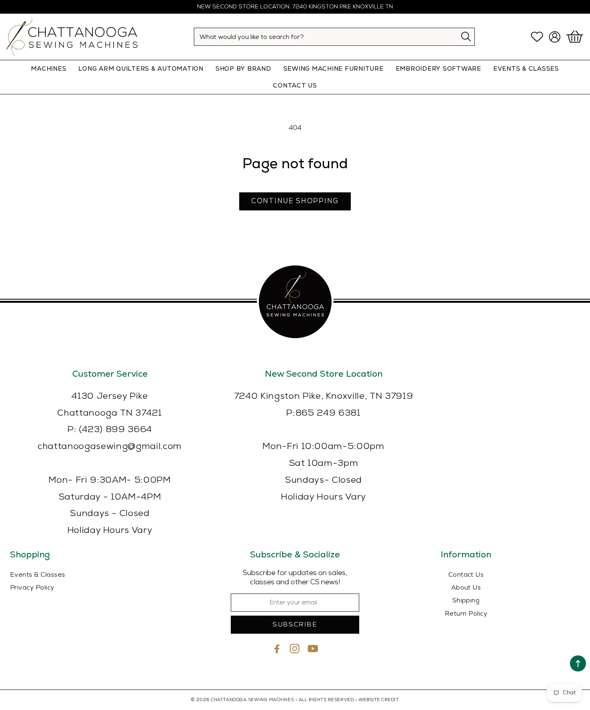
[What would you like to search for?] (466, 36)
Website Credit (378, 699)
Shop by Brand (243, 68)
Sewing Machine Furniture (333, 68)
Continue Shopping (295, 201)
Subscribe (295, 624)
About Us (466, 588)
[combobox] (334, 37)
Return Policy (466, 614)
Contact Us (466, 575)
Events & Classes (526, 68)
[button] (576, 36)
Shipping (466, 600)
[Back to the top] (578, 663)
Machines (48, 68)
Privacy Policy (32, 588)
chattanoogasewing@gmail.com (110, 446)
